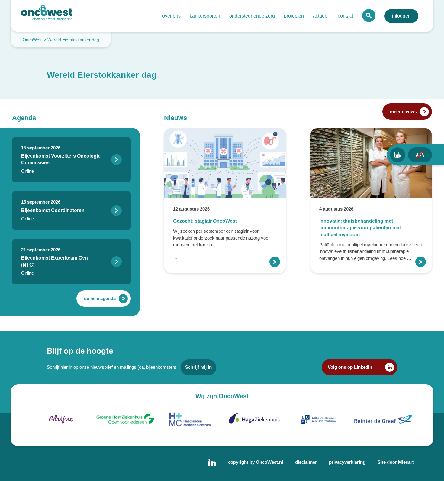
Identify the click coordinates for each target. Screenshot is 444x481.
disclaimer (306, 462)
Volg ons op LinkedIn (350, 367)
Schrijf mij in (198, 367)
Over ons (171, 15)
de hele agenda (100, 298)
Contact (345, 15)
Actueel (321, 15)
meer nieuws (403, 111)
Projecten (294, 15)
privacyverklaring (347, 462)
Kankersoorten (205, 15)
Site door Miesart (396, 462)
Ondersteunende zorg (252, 15)
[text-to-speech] (397, 154)
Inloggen (401, 15)
